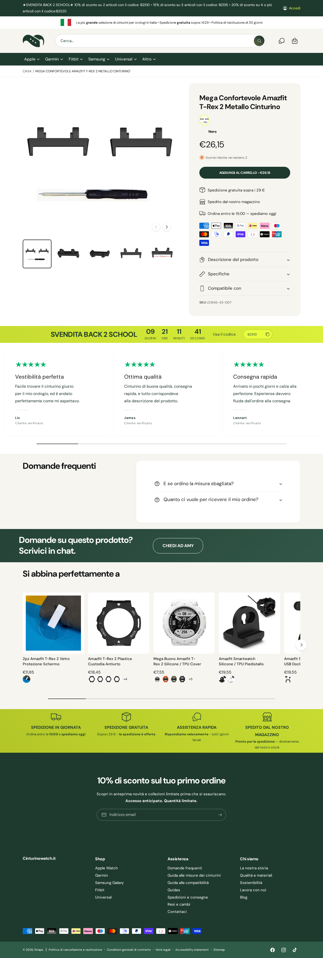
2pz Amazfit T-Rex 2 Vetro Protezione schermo (46, 661)
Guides (174, 890)
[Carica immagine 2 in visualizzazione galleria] (68, 254)
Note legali (163, 950)
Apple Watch (106, 868)
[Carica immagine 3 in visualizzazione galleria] (99, 254)
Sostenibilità (251, 882)
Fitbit (73, 59)
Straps (38, 950)
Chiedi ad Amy (178, 545)
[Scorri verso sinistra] (156, 227)
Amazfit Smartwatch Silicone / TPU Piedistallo (241, 661)
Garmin (52, 59)
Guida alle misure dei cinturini (194, 875)
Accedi (294, 8)
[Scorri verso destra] (167, 227)
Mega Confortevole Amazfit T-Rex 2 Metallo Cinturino (82, 71)
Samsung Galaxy (109, 882)
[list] (161, 22)
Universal (123, 59)
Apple (29, 59)
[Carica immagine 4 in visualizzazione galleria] (131, 254)
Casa (27, 71)
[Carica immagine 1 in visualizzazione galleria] (37, 254)
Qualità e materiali (256, 875)
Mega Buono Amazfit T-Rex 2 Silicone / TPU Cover (177, 661)
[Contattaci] (281, 40)
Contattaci (177, 911)
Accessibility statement (192, 950)
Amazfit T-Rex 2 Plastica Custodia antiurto (110, 661)
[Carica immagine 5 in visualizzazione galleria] (162, 254)
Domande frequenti (185, 868)
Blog (243, 897)
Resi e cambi (179, 904)
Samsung (96, 59)
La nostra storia (254, 868)
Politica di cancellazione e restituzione (75, 950)
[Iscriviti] (220, 815)
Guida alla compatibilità (188, 882)
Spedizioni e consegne (188, 897)
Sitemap (219, 950)
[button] (31, 59)
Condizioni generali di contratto (129, 950)
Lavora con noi (253, 890)
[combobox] (161, 40)
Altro (146, 59)
